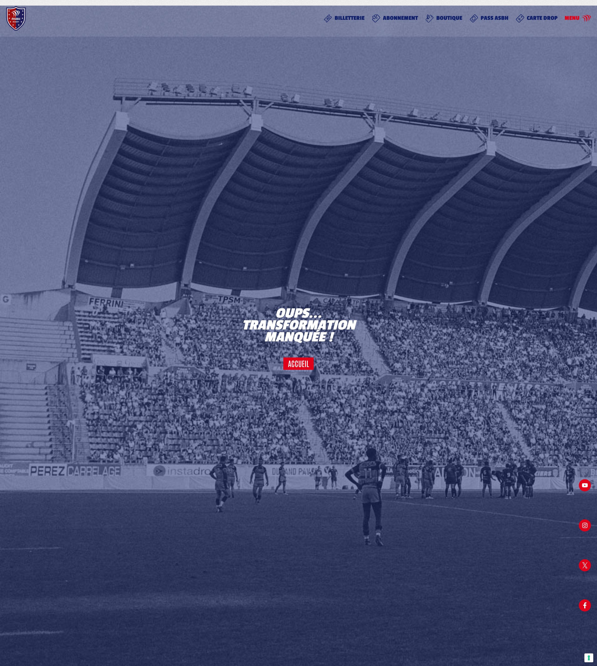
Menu (572, 18)
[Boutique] (430, 18)
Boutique (449, 18)
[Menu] (586, 18)
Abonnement (400, 18)
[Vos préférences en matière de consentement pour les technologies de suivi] (588, 657)
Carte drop (542, 18)
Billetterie (349, 18)
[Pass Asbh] (474, 18)
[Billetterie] (328, 18)
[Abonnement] (376, 18)
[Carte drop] (520, 18)
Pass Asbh (494, 18)
